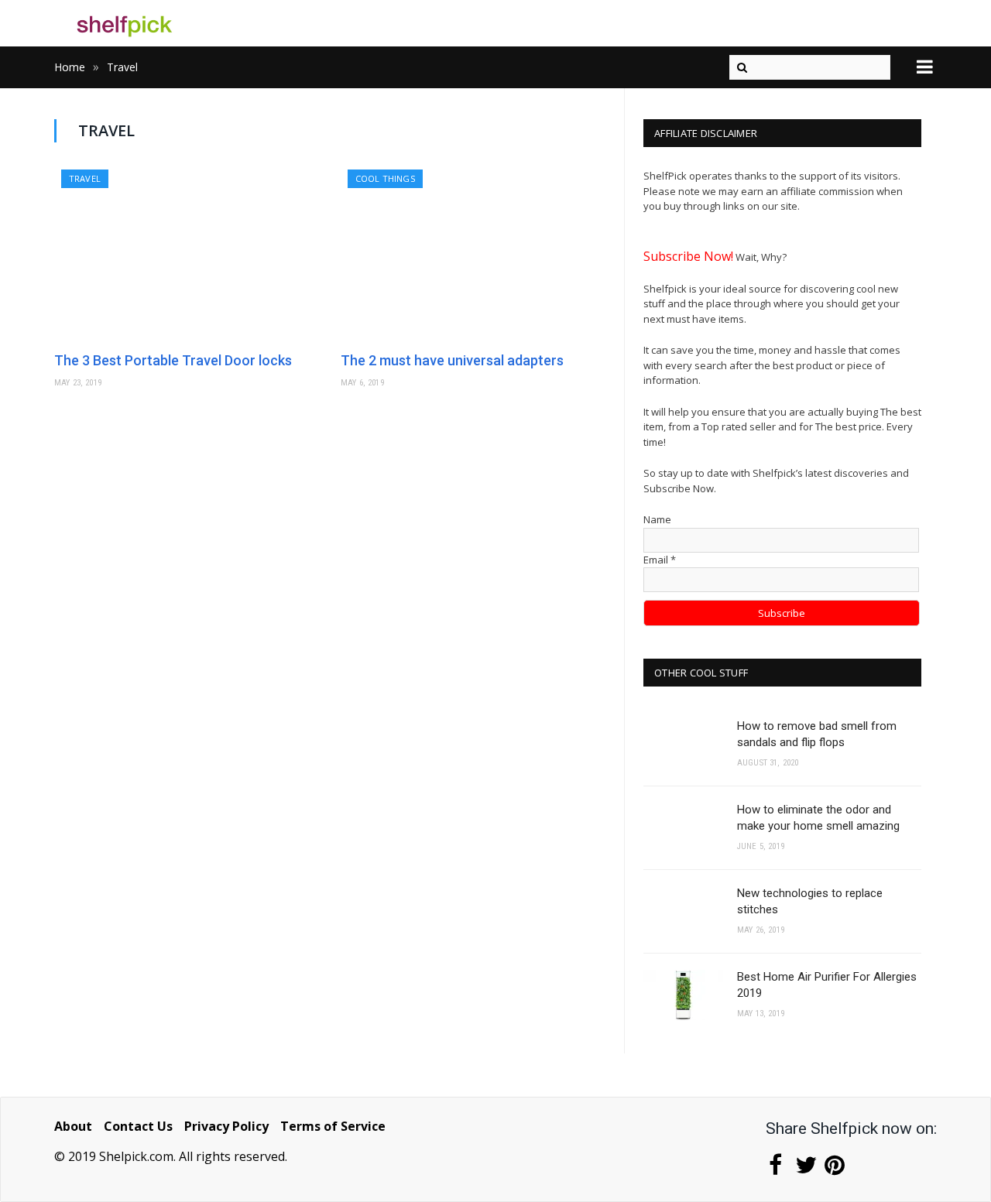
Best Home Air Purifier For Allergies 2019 (827, 985)
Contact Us (138, 1126)
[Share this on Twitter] (804, 1168)
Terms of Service (333, 1126)
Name (657, 519)
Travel (85, 178)
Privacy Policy (226, 1126)
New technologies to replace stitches (810, 901)
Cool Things (385, 178)
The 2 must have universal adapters (452, 360)
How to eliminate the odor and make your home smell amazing (818, 818)
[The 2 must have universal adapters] (476, 255)
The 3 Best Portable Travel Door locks (173, 360)
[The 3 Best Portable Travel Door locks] (189, 255)
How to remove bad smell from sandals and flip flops (817, 734)
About (73, 1126)
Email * (659, 560)
